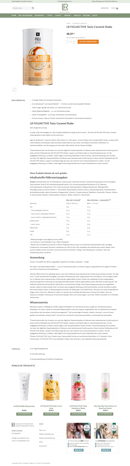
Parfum (67, 15)
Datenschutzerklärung (47, 438)
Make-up (77, 15)
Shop (68, 23)
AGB (40, 442)
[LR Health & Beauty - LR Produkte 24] (65, 8)
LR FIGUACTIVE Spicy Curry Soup (51, 407)
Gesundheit (39, 15)
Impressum (43, 446)
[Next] (117, 394)
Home (14, 15)
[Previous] (11, 394)
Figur (49, 15)
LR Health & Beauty (79, 23)
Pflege (58, 15)
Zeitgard (86, 15)
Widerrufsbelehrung (46, 434)
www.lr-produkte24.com (20, 441)
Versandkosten (81, 37)
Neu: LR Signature (25, 15)
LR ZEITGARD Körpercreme (24, 406)
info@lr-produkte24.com (20, 438)
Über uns (42, 430)
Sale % (94, 15)
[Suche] (33, 8)
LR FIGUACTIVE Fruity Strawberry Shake (78, 407)
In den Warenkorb (88, 41)
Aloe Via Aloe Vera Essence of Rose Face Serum (105, 407)
